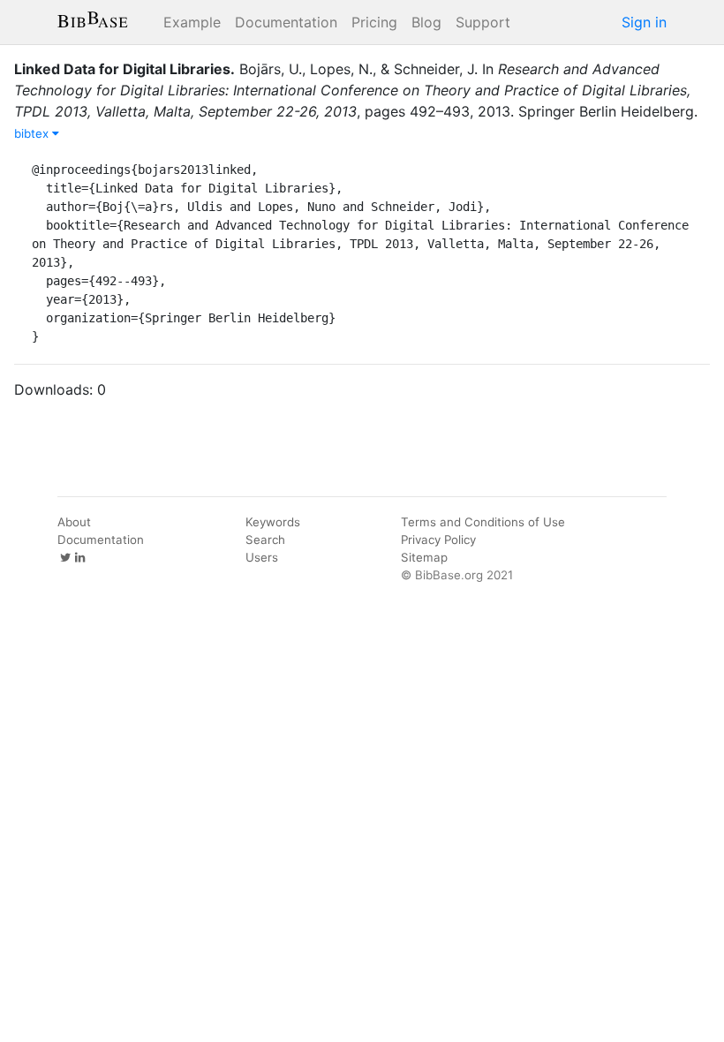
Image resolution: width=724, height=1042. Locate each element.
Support (483, 22)
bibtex (33, 133)
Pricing (374, 22)
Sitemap (424, 557)
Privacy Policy (438, 539)
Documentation (286, 22)
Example (192, 22)
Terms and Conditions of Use (483, 522)
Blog (426, 22)
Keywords (272, 522)
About (74, 522)
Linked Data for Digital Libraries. (124, 69)
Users (261, 557)
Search (265, 539)
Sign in (644, 22)
